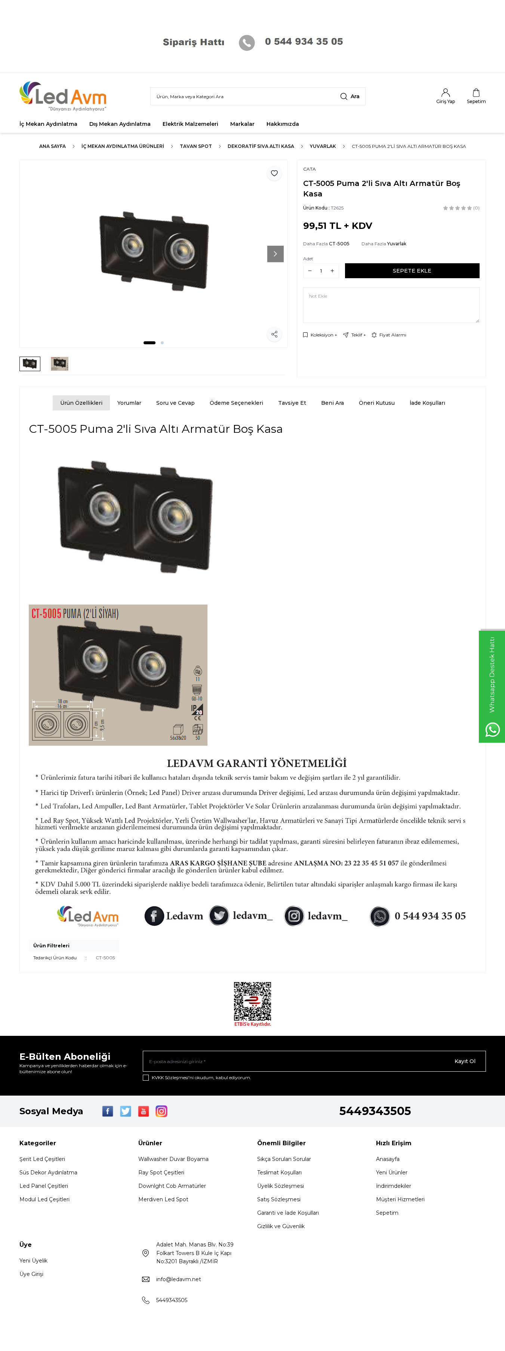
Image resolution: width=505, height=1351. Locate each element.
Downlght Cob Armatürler (172, 1186)
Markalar (242, 124)
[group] (153, 253)
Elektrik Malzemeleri (190, 124)
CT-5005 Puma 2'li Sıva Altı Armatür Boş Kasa (409, 146)
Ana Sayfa (52, 146)
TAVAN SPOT (196, 146)
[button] (149, 342)
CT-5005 (339, 243)
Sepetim (387, 1212)
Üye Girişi (31, 1274)
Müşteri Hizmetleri (400, 1199)
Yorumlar (129, 403)
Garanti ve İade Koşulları (288, 1212)
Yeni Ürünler (391, 1172)
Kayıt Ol (465, 1061)
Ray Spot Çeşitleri (161, 1172)
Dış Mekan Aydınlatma (120, 124)
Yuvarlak (323, 146)
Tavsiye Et (292, 403)
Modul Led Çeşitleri (44, 1199)
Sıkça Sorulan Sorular (284, 1159)
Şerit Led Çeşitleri (42, 1159)
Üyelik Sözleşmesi (280, 1186)
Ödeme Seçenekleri (236, 403)
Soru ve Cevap (175, 403)
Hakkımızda (283, 124)
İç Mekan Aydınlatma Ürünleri (122, 146)
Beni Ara (332, 403)
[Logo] (64, 96)
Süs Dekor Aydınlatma (48, 1172)
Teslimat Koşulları (279, 1172)
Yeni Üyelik (33, 1260)
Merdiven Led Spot (163, 1199)
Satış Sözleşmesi (279, 1199)
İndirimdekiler (393, 1186)
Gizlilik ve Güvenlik (281, 1226)
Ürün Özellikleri (81, 403)
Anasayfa (388, 1159)
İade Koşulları (427, 403)
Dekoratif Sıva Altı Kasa (261, 146)
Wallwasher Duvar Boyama (173, 1159)
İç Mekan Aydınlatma (48, 124)
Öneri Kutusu (377, 403)
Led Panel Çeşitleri (43, 1186)
